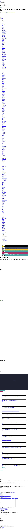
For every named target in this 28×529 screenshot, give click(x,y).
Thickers (3, 98)
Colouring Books (3, 177)
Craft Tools (3, 219)
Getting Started (3, 222)
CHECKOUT (1, 18)
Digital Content (3, 228)
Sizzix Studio (3, 60)
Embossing (3, 102)
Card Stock (3, 77)
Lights (2, 152)
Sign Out (1, 16)
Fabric (2, 143)
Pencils (2, 118)
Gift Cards (5, 496)
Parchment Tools (3, 92)
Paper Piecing (3, 225)
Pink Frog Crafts (3, 55)
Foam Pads (3, 198)
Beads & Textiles (3, 141)
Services (1, 495)
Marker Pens (3, 120)
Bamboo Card (3, 82)
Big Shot (3, 212)
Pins (2, 208)
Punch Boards (3, 191)
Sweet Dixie (3, 62)
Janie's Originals (3, 48)
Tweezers (3, 206)
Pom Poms (3, 171)
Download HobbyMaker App (3, 508)
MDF (2, 139)
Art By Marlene (3, 32)
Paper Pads (3, 85)
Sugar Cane (3, 84)
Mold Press (3, 138)
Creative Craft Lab (4, 37)
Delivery (3, 496)
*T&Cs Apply (3, 246)
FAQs (1, 496)
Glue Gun (3, 196)
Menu (2, 20)
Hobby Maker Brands (4, 68)
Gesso (2, 124)
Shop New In (3, 467)
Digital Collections (4, 159)
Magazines (3, 176)
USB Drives (3, 194)
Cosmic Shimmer (3, 39)
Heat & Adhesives (4, 195)
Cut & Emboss (3, 103)
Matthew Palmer (3, 51)
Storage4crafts (3, 63)
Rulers (2, 190)
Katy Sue (3, 49)
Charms (2, 142)
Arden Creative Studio (4, 31)
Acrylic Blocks (3, 193)
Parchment (3, 90)
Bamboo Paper (3, 122)
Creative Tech (3, 151)
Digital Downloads (4, 175)
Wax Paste (3, 130)
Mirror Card (3, 79)
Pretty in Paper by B (4, 56)
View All (3, 27)
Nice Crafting (3, 52)
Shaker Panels (3, 97)
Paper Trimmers (3, 187)
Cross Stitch (3, 167)
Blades (2, 184)
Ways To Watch (3, 24)
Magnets (2, 211)
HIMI (2, 46)
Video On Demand (4, 229)
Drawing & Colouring (4, 117)
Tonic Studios (3, 65)
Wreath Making (3, 173)
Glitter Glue (3, 127)
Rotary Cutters (3, 186)
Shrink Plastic (3, 137)
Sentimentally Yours (4, 59)
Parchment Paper (3, 91)
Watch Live (1, 391)
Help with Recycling (8, 496)
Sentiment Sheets (3, 94)
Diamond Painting (4, 172)
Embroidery (3, 168)
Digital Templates (3, 160)
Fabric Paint (3, 111)
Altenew (2, 28)
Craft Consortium (3, 36)
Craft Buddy (3, 40)
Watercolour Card (3, 80)
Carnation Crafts (3, 35)
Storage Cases (3, 201)
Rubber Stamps (3, 100)
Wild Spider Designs (4, 67)
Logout (2, 242)
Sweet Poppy (3, 64)
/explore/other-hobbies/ (4, 178)
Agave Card (3, 83)
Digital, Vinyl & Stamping (4, 146)
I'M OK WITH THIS (2, 2)
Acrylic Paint (3, 109)
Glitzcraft (3, 44)
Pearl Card (3, 81)
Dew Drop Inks (3, 115)
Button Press (3, 210)
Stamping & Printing (4, 192)
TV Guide (3, 23)
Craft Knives (3, 183)
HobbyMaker (2, 494)
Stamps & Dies (3, 99)
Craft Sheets (3, 202)
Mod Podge (3, 125)
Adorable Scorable (4, 78)
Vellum (2, 87)
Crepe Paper (3, 144)
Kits (2, 73)
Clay (2, 136)
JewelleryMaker (5, 497)
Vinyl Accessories (3, 149)
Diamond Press (3, 42)
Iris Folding (3, 223)
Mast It (2, 199)
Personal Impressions (4, 54)
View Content (3, 230)
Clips (2, 209)
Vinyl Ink (3, 148)
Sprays (2, 114)
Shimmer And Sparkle (4, 126)
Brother (2, 34)
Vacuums (3, 205)
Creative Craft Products (4, 38)
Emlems (2, 43)
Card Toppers (3, 93)
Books (2, 161)
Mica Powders (3, 129)
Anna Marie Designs (4, 29)
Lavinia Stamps (3, 50)
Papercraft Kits (3, 74)
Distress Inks (3, 116)
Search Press (3, 58)
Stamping (3, 227)
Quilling (2, 89)
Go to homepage (2, 527)
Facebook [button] (8, 526)
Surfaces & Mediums (4, 121)
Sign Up (8, 487)
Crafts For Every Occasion (4, 218)
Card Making (3, 75)
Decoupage (3, 220)
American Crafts (3, 30)
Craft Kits (3, 174)
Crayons (2, 119)
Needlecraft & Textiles (4, 166)
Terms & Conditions (5, 240)
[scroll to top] (2, 528)
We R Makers (3, 66)
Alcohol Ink (3, 112)
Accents (2, 153)
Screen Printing (3, 226)
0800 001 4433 (4, 510)
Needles (2, 207)
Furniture (3, 204)
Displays (3, 203)
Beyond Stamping (4, 33)
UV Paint (3, 113)
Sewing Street (1, 497)
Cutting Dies (3, 188)
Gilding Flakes (3, 101)
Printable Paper (3, 86)
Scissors (2, 185)
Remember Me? (2, 520)
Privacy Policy (1, 509)
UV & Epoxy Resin (4, 140)
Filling (2, 145)
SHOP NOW (3, 245)
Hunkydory (3, 47)
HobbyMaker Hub (4, 217)
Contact (4, 239)
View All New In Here (2, 390)
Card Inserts (3, 76)
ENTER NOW (3, 255)
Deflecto (2, 41)
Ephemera (3, 95)
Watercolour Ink (3, 110)
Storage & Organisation (4, 200)
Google (2, 526)
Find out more (1, 1)
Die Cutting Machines (4, 147)
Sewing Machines (3, 169)
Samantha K (3, 57)
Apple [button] (12, 526)
